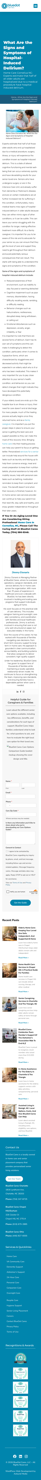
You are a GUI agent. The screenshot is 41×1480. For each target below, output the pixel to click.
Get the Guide (20, 902)
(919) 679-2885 (19, 1224)
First (7, 788)
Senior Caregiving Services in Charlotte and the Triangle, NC (28, 1001)
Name (9, 781)
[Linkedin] (17, 692)
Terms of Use (17, 883)
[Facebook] (21, 692)
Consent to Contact (13, 848)
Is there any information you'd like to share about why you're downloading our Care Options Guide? (20, 826)
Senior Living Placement (17, 1310)
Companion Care (14, 1287)
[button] (36, 6)
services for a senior (29, 451)
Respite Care (12, 1300)
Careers (10, 1316)
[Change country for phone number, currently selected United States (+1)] (8, 805)
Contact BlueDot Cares (17, 1321)
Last (23, 788)
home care (7, 444)
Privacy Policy (13, 1326)
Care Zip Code (12, 811)
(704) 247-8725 (19, 1199)
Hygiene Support (14, 1305)
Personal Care (13, 1282)
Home (13, 97)
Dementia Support (15, 1266)
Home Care (12, 1256)
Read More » (23, 957)
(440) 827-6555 (19, 1235)
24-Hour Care (13, 1277)
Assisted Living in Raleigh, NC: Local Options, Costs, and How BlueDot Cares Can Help (27, 1111)
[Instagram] (24, 692)
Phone (9, 802)
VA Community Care (15, 1261)
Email (8, 793)
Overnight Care (13, 1293)
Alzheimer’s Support (16, 1272)
